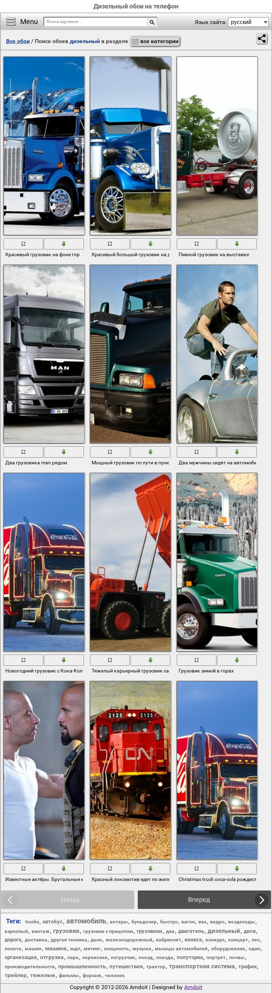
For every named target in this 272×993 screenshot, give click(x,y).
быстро (169, 921)
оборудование (228, 948)
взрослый (16, 931)
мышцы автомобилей (181, 948)
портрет (216, 957)
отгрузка (52, 957)
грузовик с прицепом (108, 931)
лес (255, 939)
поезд (145, 957)
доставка (36, 939)
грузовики (149, 931)
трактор (155, 966)
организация (20, 957)
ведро (217, 921)
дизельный (224, 930)
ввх (202, 921)
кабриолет (168, 939)
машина (56, 948)
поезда (164, 957)
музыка (141, 948)
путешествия (126, 966)
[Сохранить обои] (64, 243)
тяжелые (42, 975)
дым (96, 939)
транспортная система (202, 966)
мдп (75, 948)
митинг (92, 948)
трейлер (16, 975)
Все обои (18, 41)
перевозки (94, 957)
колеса (193, 939)
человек (115, 975)
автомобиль (86, 921)
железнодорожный (129, 939)
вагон (188, 921)
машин (33, 948)
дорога (13, 939)
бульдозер (144, 921)
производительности (30, 966)
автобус (52, 921)
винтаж (41, 931)
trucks (32, 921)
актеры (119, 921)
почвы (237, 957)
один (254, 948)
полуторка (190, 957)
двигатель (191, 931)
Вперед (199, 899)
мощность (116, 948)
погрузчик (123, 957)
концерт (238, 939)
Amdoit (193, 987)
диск (250, 931)
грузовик (66, 930)
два (170, 931)
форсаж (92, 975)
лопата (13, 948)
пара (73, 957)
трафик (247, 966)
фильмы (69, 975)
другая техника (69, 939)
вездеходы (241, 921)
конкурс (215, 939)
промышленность (82, 966)
